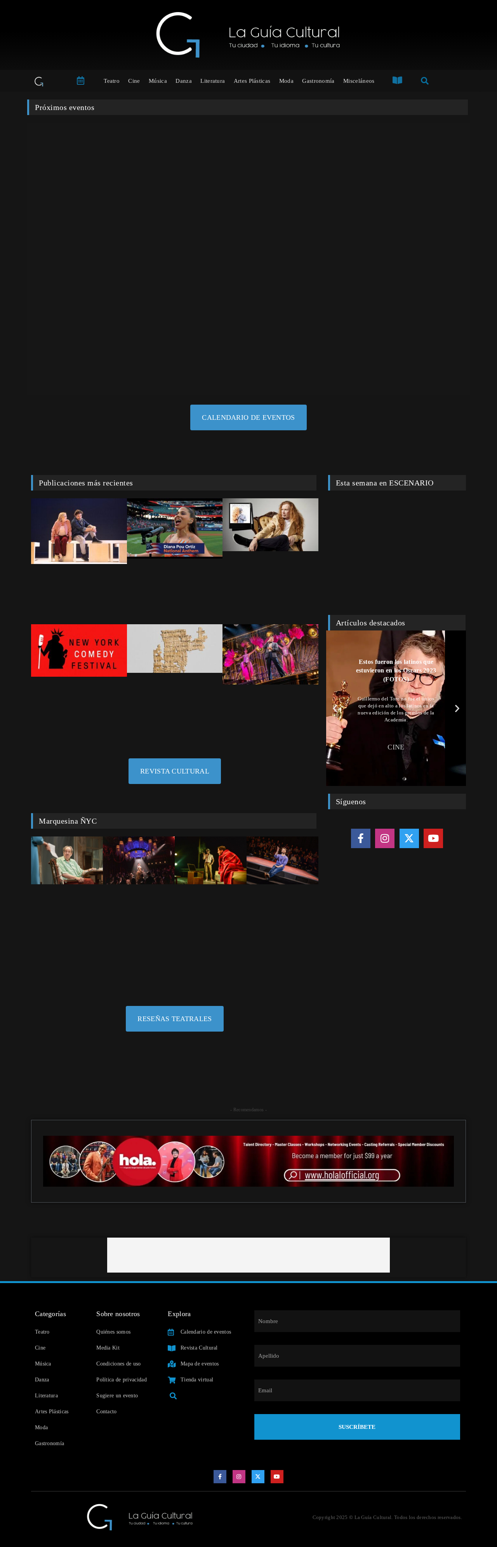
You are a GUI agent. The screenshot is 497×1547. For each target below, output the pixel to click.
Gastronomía (318, 81)
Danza (184, 81)
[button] (335, 708)
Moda (286, 81)
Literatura (212, 81)
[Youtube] (433, 838)
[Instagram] (384, 838)
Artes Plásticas (252, 81)
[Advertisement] (248, 1255)
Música (158, 81)
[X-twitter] (409, 838)
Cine (134, 81)
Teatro (112, 81)
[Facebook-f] (360, 838)
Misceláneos (358, 81)
